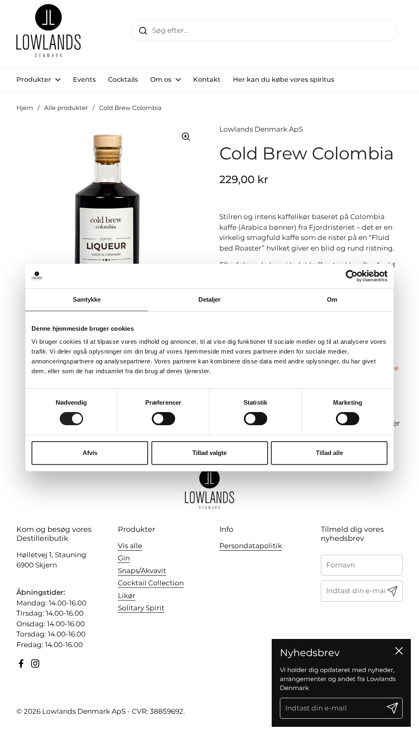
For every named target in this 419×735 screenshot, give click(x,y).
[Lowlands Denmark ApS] (48, 30)
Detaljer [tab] (209, 299)
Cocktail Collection (151, 583)
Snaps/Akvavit (142, 571)
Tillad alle (329, 452)
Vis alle (130, 546)
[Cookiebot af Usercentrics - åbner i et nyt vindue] (351, 276)
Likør (126, 596)
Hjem (24, 108)
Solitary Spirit (141, 608)
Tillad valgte (209, 452)
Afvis (90, 452)
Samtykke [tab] (87, 299)
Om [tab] (332, 299)
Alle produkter (66, 108)
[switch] (163, 418)
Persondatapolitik (250, 546)
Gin (124, 558)
